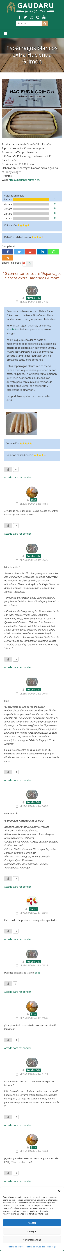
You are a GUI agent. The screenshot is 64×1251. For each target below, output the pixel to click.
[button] (59, 1191)
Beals (37, 972)
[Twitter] (19, 251)
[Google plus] (30, 251)
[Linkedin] (42, 251)
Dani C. (34, 909)
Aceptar (32, 1222)
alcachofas (13, 329)
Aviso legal (51, 1246)
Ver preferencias (32, 1239)
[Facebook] (7, 251)
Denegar (32, 1231)
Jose (33, 500)
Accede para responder (17, 477)
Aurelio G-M (34, 298)
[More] (7, 257)
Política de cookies (16, 1246)
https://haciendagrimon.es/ (24, 180)
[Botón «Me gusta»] (8, 469)
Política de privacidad (35, 1246)
